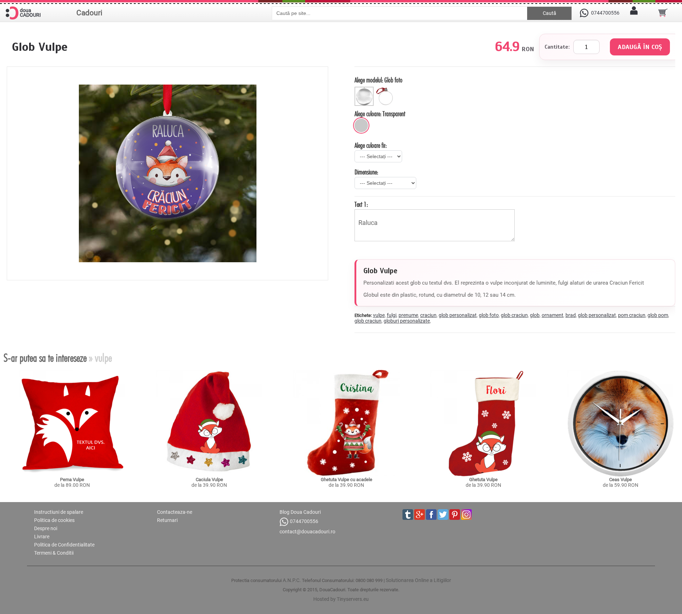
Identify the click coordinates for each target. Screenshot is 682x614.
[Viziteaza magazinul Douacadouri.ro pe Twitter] (443, 514)
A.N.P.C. (292, 580)
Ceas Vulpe (620, 479)
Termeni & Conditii (54, 553)
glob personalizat (458, 315)
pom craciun (631, 315)
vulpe (379, 315)
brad (570, 315)
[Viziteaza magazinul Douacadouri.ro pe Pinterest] (454, 514)
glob (535, 315)
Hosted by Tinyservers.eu (341, 599)
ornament (552, 315)
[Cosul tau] (663, 13)
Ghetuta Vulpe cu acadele (346, 479)
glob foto (489, 315)
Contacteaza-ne (174, 512)
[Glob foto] (364, 89)
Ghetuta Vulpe (483, 479)
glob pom (658, 315)
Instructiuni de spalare (58, 512)
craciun (428, 315)
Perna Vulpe (72, 479)
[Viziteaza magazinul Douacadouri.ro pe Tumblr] (407, 514)
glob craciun (514, 315)
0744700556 (304, 521)
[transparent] (361, 125)
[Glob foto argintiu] (385, 89)
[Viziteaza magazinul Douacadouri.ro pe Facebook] (431, 514)
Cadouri (89, 13)
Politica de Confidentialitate (64, 545)
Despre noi (45, 528)
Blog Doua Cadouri (300, 512)
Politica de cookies (54, 520)
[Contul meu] (634, 12)
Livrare (41, 536)
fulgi (391, 315)
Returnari (167, 520)
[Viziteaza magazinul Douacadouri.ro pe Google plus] (419, 514)
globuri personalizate (407, 321)
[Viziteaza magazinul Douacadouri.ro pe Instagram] (466, 514)
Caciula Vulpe (209, 479)
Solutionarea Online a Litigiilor (418, 580)
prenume (408, 315)
